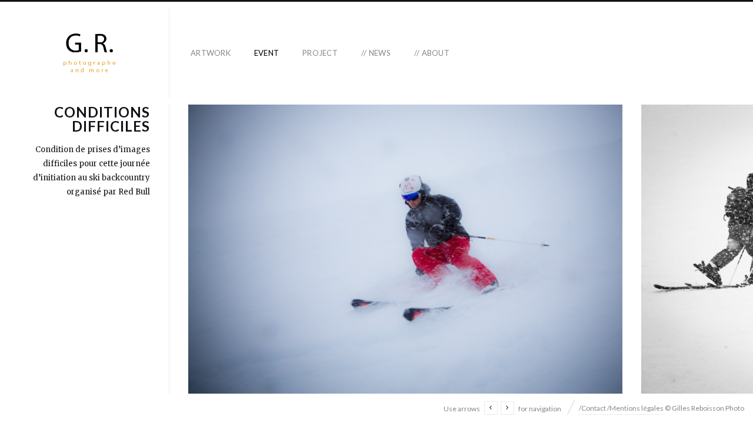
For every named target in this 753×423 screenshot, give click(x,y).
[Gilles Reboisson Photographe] (89, 53)
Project (320, 53)
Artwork (211, 53)
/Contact (592, 408)
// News (376, 53)
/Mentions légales (635, 408)
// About (431, 53)
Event (266, 53)
